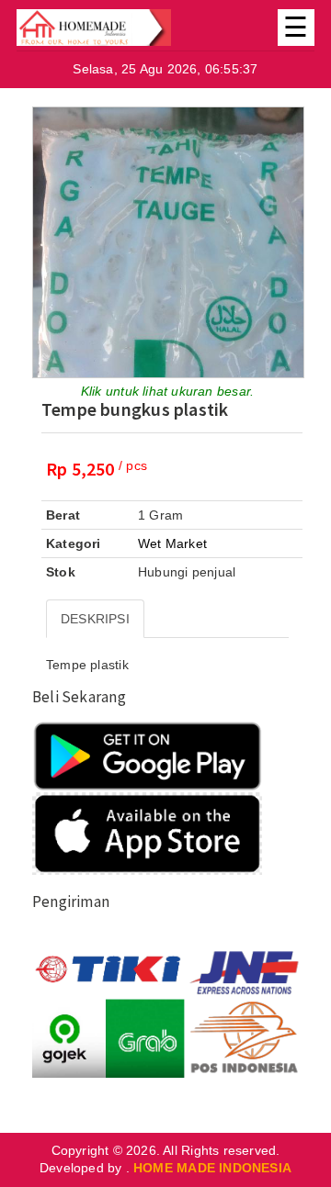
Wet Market (172, 543)
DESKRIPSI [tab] (95, 618)
